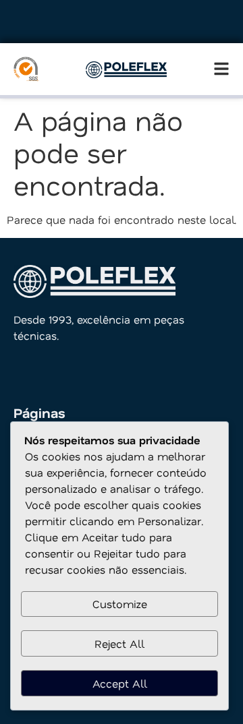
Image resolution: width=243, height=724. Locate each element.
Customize (119, 604)
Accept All (119, 683)
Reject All (119, 643)
